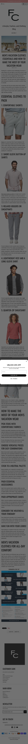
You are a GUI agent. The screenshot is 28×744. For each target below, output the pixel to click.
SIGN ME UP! (14, 375)
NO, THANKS (14, 378)
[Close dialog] (26, 361)
